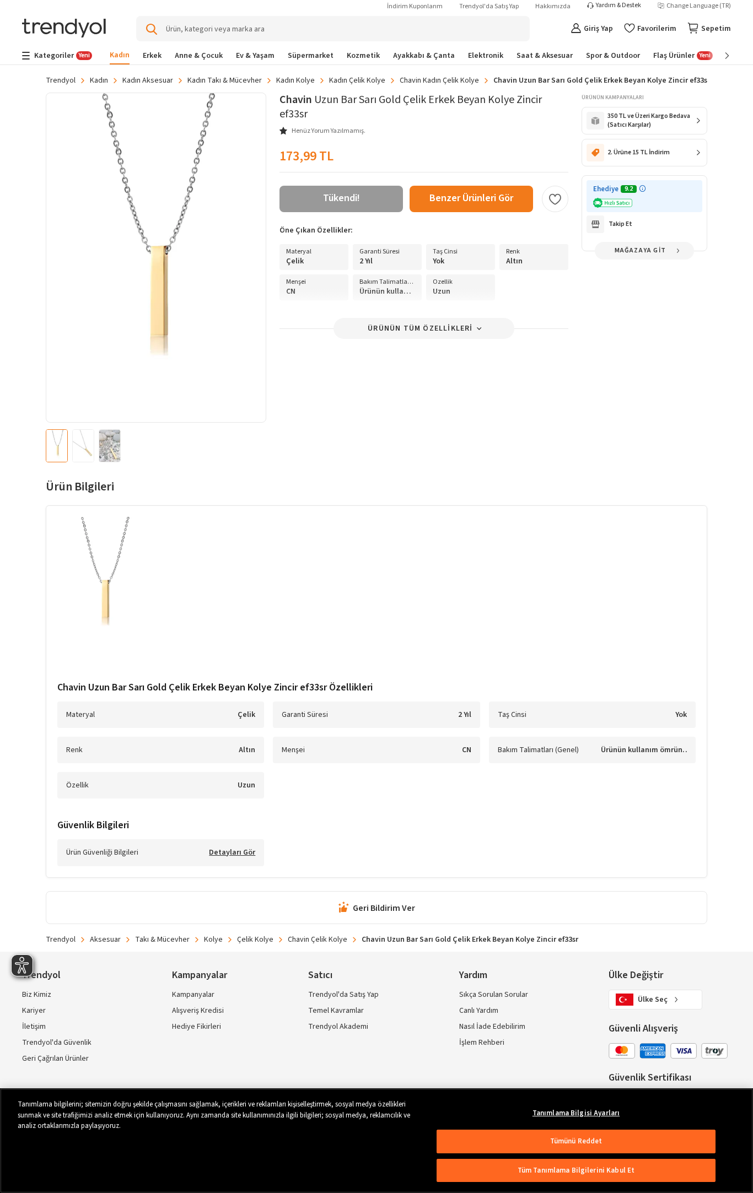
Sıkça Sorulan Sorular (493, 994)
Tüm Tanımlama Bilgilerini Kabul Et (576, 1170)
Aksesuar (105, 939)
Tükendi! (341, 198)
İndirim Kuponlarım (415, 6)
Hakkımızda (553, 6)
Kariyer (34, 1010)
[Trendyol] (64, 29)
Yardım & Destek (618, 5)
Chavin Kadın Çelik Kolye (439, 80)
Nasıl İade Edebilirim (492, 1026)
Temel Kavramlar (336, 1010)
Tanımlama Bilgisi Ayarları (576, 1113)
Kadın (99, 80)
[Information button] (642, 188)
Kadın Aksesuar (147, 80)
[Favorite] (555, 199)
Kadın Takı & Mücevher (224, 80)
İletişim (34, 1026)
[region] (376, 1140)
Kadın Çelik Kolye (357, 80)
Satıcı (320, 975)
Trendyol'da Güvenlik (57, 1042)
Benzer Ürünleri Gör (471, 198)
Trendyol (61, 80)
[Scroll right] (719, 55)
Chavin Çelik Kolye (317, 939)
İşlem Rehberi (481, 1042)
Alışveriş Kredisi (198, 1010)
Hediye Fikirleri (196, 1026)
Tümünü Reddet (576, 1141)
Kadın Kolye (295, 80)
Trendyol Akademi (338, 1026)
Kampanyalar (193, 994)
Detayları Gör (232, 853)
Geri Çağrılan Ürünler (55, 1058)
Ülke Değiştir (636, 975)
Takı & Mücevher (162, 939)
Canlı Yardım (478, 1010)
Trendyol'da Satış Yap (489, 6)
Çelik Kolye (255, 939)
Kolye (213, 939)
